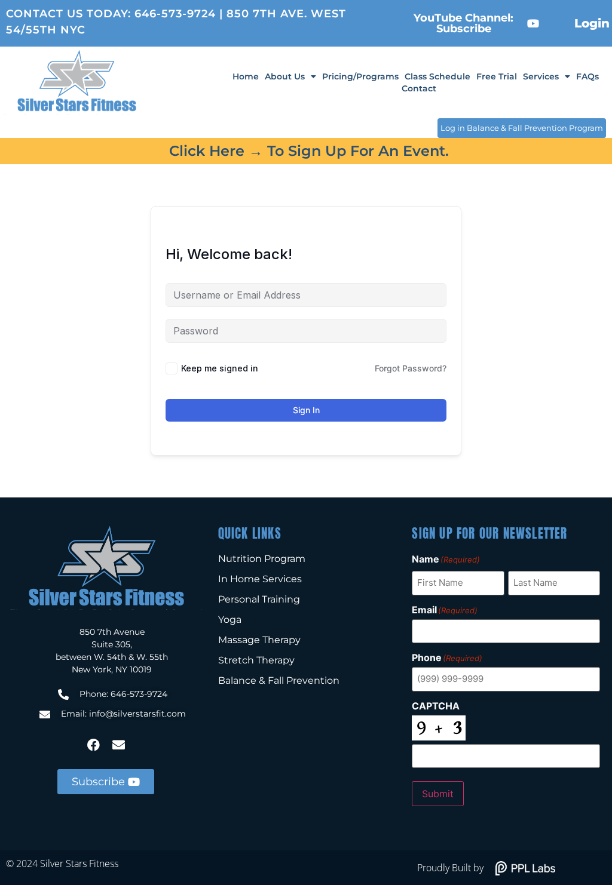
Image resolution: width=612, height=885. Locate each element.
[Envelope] (118, 744)
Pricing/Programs (360, 76)
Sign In (306, 410)
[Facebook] (93, 744)
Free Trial (496, 76)
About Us (285, 76)
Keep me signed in (219, 368)
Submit (438, 794)
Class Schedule (437, 76)
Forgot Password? (410, 368)
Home (245, 76)
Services (541, 76)
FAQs (587, 76)
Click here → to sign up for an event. (309, 150)
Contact (419, 88)
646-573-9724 (175, 13)
